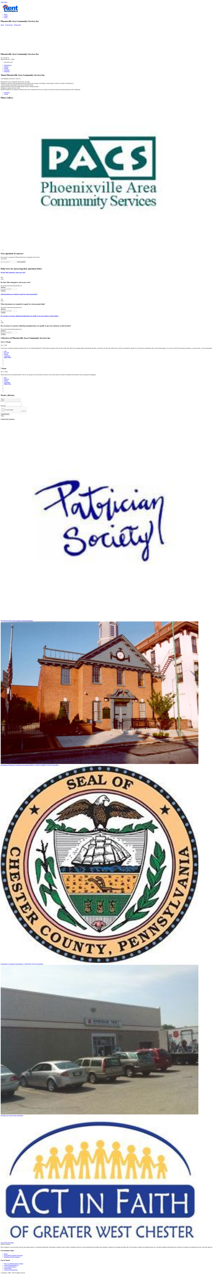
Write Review (8, 65)
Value (2, 416)
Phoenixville (17, 25)
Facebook (6, 70)
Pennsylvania (9, 25)
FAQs (5, 17)
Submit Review (5, 414)
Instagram (6, 71)
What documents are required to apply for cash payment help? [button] (19, 294)
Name (2, 399)
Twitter (6, 94)
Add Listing (4, 2)
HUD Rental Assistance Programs (13, 1255)
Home (6, 14)
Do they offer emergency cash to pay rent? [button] (13, 272)
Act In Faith (4, 1242)
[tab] (110, 272)
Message (3, 405)
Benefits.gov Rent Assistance (12, 1257)
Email (2, 401)
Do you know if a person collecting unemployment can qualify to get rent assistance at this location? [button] (30, 316)
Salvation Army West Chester (9, 1115)
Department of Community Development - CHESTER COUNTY (19, 964)
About (6, 16)
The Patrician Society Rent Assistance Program (13, 620)
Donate (6, 68)
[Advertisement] (110, 39)
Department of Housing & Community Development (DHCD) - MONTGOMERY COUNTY (26, 765)
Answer (3, 290)
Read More (30, 620)
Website (6, 67)
